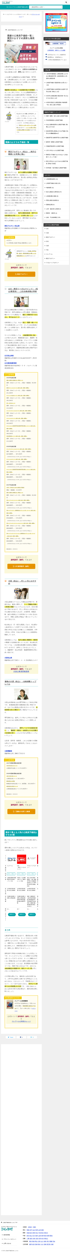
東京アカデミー (22, 274)
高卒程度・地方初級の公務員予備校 (56, 168)
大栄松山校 (8, 657)
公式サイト (12, 914)
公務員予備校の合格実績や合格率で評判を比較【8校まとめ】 (57, 90)
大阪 (36, 1238)
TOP (15, 29)
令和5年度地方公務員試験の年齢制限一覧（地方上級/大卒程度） (56, 103)
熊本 (39, 1244)
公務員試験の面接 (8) (52, 196)
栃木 (31, 1233)
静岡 (48, 1235)
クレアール (49, 254)
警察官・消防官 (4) (51, 213)
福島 (42, 1230)
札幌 (34, 1227)
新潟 (28, 1235)
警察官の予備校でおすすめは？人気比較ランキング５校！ (57, 156)
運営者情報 (6, 1235)
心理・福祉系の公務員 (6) (53, 209)
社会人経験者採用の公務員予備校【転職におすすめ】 (57, 126)
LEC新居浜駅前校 (11, 363)
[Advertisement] (21, 1129)
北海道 (30, 1227)
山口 (42, 1241)
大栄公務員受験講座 (21, 671)
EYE (47, 241)
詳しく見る (11, 874)
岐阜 (45, 1235)
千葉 (39, 1233)
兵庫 (39, 1238)
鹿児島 (48, 1244)
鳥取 (30, 1241)
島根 (33, 1241)
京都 (33, 1238)
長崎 (36, 1244)
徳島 (45, 1241)
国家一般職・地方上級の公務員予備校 (57, 116)
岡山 (36, 1241)
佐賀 (33, 1244)
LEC (47, 228)
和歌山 (46, 1238)
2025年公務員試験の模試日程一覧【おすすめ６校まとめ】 (57, 97)
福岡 (30, 1244)
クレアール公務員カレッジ (21, 1021)
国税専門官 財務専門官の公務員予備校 (57, 137)
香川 (48, 1241)
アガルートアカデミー (52, 262)
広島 (39, 1241)
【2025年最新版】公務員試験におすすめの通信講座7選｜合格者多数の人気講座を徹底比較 (57, 76)
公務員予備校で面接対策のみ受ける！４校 (57, 84)
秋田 (36, 1230)
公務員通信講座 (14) (52, 179)
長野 (42, 1235)
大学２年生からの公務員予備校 (55, 150)
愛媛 (51, 1241)
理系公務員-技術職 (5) (52, 200)
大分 (42, 1244)
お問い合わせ (7, 1243)
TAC (47, 250)
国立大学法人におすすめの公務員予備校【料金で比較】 (57, 162)
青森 (28, 1230)
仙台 (33, 1230)
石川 (33, 1235)
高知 (53, 1241)
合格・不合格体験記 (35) (53, 217)
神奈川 (46, 1233)
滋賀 (31, 1238)
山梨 (39, 1235)
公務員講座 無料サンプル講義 (56, 50)
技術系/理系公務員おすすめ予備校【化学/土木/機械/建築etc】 (57, 132)
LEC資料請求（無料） (22, 566)
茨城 (28, 1233)
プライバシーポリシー (9, 1239)
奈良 (42, 1238)
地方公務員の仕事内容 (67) (54, 192)
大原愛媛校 (8, 751)
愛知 (51, 1235)
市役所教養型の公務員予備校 (54, 120)
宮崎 (45, 1244)
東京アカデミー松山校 (12, 226)
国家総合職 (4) (50, 204)
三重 (28, 1238)
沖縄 (52, 1244)
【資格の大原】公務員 (22, 811)
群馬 (33, 1233)
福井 (36, 1235)
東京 (42, 1233)
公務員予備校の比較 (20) (53, 183)
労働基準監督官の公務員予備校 (55, 146)
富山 (31, 1235)
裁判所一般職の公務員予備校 (54, 142)
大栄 (47, 233)
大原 (47, 245)
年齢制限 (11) (50, 187)
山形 (39, 1230)
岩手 (31, 1230)
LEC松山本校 (9, 355)
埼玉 (36, 1233)
